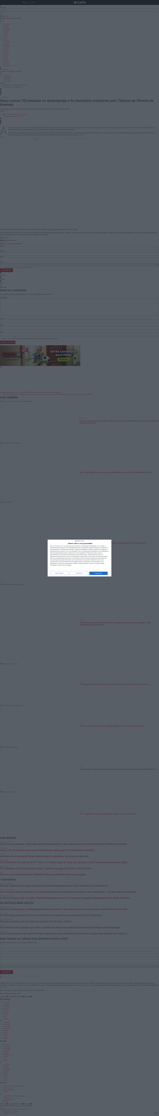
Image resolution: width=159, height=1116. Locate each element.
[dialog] (79, 558)
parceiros (61, 545)
